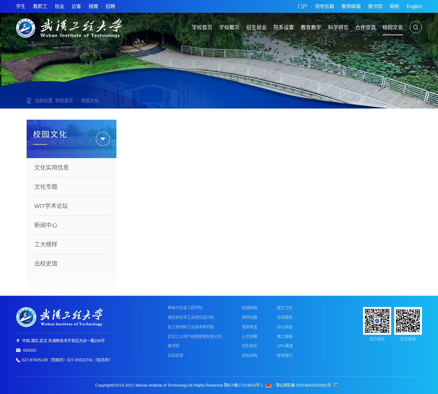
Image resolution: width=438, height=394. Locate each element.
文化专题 (45, 187)
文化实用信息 (51, 168)
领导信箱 (324, 6)
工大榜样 (45, 244)
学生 (21, 6)
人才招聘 (249, 336)
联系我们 (284, 355)
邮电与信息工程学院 (185, 308)
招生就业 (249, 346)
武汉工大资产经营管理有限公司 (195, 336)
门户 (302, 6)
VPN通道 (285, 346)
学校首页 (64, 100)
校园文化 (90, 100)
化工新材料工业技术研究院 (191, 327)
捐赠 (93, 6)
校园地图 (249, 308)
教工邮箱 (284, 336)
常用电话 (249, 327)
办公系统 (284, 327)
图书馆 (375, 6)
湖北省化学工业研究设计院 (191, 317)
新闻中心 (45, 225)
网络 (394, 6)
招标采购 (249, 355)
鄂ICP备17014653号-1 (243, 385)
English (414, 6)
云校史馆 (45, 264)
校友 (59, 6)
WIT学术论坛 (51, 206)
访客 (76, 6)
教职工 (40, 6)
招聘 (110, 6)
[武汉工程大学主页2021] (69, 27)
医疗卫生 (284, 308)
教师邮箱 (351, 6)
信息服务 (284, 317)
